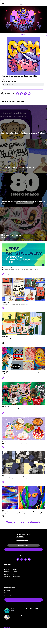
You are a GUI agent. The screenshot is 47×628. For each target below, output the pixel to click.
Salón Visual (6, 574)
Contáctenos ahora (23, 599)
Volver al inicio (24, 34)
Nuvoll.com (7, 627)
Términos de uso (16, 576)
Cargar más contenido (23, 522)
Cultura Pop (4, 406)
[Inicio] (23, 3)
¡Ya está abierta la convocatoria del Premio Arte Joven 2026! (20, 269)
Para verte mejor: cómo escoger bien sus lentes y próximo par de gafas (23, 512)
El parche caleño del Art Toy (11, 235)
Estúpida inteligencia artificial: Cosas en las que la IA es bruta (23, 133)
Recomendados (16, 567)
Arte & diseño (7, 571)
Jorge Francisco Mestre (7, 515)
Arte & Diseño (11, 267)
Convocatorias (5, 267)
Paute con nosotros (17, 572)
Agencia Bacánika (7, 579)
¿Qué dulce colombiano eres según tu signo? (15, 443)
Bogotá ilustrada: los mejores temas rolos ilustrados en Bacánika (21, 373)
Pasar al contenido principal (6, 0)
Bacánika (5, 274)
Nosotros (15, 569)
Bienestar (10, 302)
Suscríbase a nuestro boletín (9, 81)
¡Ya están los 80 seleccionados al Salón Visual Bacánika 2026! (23, 201)
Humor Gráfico (7, 576)
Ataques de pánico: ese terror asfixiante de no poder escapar (20, 477)
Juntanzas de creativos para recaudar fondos (17, 167)
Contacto (15, 574)
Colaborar (15, 571)
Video (5, 578)
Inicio (5, 567)
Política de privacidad (17, 578)
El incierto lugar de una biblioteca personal (15, 338)
